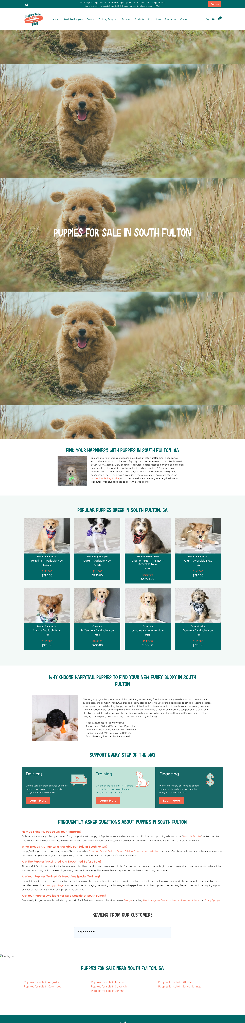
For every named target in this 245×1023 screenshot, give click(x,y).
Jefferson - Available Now (97, 630)
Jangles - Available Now (148, 630)
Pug (109, 478)
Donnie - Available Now (198, 630)
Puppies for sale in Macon (107, 982)
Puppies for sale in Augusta (41, 982)
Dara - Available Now (97, 560)
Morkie (115, 478)
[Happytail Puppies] (34, 18)
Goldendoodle (98, 478)
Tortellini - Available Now (47, 560)
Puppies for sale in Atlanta (175, 982)
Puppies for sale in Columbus (42, 986)
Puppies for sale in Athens (107, 990)
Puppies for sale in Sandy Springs (179, 986)
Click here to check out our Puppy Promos (146, 2)
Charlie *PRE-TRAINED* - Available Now (148, 562)
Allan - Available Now (198, 560)
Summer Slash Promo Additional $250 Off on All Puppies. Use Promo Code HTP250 (122, 6)
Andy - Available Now (47, 630)
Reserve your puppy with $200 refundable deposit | (103, 2)
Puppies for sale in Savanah (109, 986)
